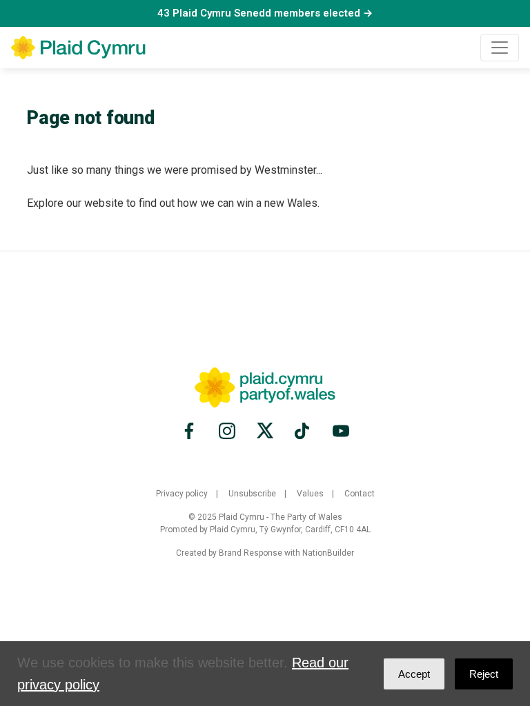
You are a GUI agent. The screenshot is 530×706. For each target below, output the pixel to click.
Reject (483, 674)
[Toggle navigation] (499, 47)
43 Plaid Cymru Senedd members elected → (265, 13)
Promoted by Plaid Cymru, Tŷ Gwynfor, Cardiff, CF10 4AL (265, 529)
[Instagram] (227, 430)
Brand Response (250, 553)
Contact (359, 493)
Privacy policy (182, 493)
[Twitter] (265, 430)
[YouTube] (338, 430)
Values (310, 493)
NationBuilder (328, 553)
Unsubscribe (252, 493)
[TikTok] (303, 430)
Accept (414, 674)
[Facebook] (191, 430)
